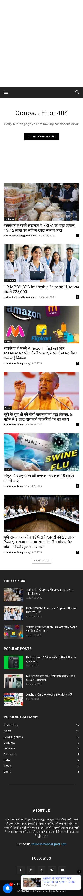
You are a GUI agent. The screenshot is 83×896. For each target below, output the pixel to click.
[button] (6, 92)
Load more (40, 560)
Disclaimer (18, 884)
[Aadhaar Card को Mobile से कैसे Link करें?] (13, 699)
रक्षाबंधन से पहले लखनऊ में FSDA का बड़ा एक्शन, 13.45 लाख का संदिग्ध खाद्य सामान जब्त (39, 228)
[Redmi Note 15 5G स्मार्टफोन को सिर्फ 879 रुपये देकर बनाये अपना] (13, 662)
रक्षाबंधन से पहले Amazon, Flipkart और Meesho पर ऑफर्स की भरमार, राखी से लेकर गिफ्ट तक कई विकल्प (40, 353)
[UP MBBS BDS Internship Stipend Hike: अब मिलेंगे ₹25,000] (41, 263)
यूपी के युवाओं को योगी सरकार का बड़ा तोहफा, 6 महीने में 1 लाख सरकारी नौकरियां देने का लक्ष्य (38, 417)
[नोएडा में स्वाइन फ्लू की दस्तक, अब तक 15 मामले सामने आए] (41, 452)
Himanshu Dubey (13, 363)
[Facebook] (21, 870)
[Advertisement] (41, 43)
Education (10, 280)
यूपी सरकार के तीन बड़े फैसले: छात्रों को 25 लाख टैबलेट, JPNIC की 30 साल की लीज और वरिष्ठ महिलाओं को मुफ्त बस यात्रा (39, 542)
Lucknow (9, 219)
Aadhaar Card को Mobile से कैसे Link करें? (49, 694)
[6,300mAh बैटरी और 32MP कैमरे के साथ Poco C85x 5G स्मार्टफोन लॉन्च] (13, 681)
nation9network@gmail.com (20, 235)
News (7, 341)
